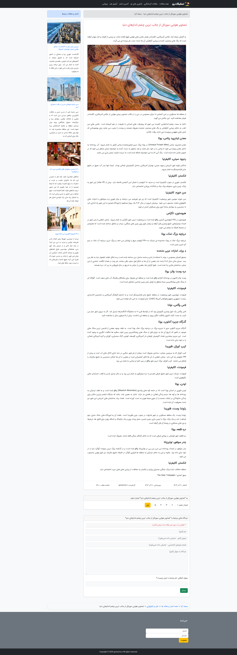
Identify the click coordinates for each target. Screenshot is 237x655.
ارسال (184, 590)
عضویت (183, 640)
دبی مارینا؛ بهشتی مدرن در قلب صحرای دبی (65, 105)
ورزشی (105, 3)
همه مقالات (164, 3)
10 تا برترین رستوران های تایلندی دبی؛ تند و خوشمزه (64, 170)
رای (147, 505)
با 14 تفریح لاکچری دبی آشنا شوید (67, 234)
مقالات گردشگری (150, 3)
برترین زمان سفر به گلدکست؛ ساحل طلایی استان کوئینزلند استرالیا (66, 48)
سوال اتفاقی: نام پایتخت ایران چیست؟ (172, 578)
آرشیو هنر (113, 3)
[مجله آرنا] (181, 4)
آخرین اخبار (124, 3)
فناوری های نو (136, 3)
